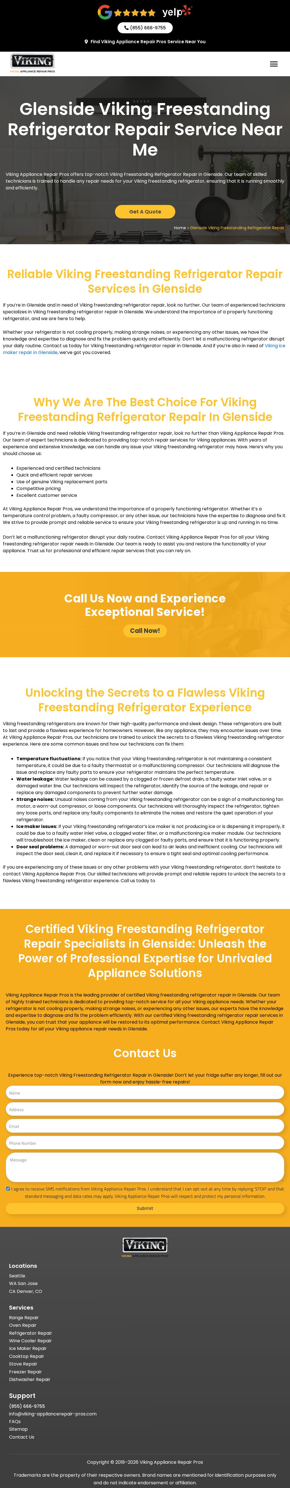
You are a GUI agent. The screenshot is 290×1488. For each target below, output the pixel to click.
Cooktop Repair (26, 1356)
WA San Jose (23, 1283)
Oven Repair (23, 1325)
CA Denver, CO (25, 1291)
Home (180, 228)
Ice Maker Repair (28, 1348)
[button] (273, 64)
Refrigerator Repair (30, 1333)
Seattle (17, 1276)
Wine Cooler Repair (30, 1341)
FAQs (15, 1421)
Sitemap (18, 1429)
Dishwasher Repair (29, 1379)
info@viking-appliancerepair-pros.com (53, 1414)
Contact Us (21, 1437)
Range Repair (24, 1317)
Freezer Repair (25, 1372)
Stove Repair (23, 1364)
